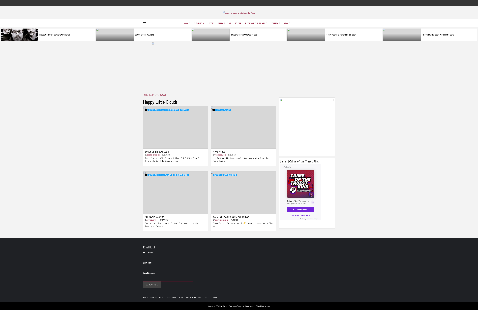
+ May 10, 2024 (220, 151)
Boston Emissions (155, 110)
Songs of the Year (171, 110)
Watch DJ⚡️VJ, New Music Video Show (231, 216)
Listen (211, 23)
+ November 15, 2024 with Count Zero (438, 34)
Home (187, 23)
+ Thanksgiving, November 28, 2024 (341, 34)
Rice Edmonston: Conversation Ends (54, 34)
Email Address (149, 272)
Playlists (198, 23)
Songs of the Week (180, 175)
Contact (275, 23)
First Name (148, 252)
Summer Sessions (230, 175)
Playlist (227, 110)
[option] (48, 35)
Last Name (147, 262)
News (218, 110)
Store (238, 23)
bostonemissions (154, 155)
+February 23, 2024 (154, 216)
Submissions (224, 23)
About (287, 23)
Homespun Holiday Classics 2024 (244, 34)
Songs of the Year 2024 (145, 34)
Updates (184, 110)
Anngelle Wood (221, 155)
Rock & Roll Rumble (256, 23)
